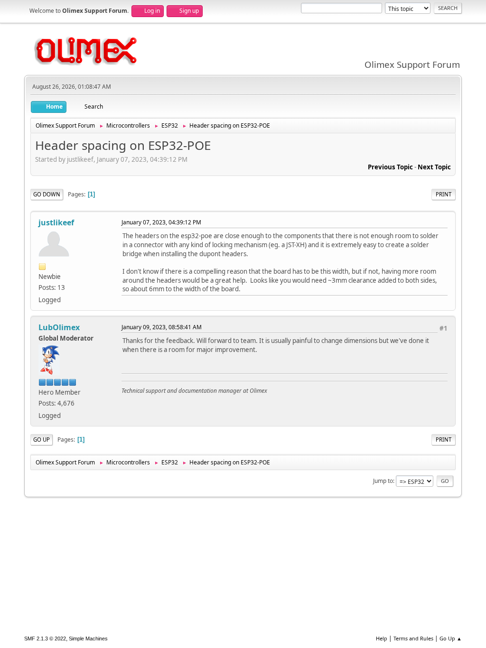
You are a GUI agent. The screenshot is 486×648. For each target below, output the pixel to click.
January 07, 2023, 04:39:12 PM (161, 222)
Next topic (434, 167)
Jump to (383, 481)
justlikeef (56, 222)
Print (443, 194)
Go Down (46, 194)
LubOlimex (59, 327)
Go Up (41, 439)
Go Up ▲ (450, 638)
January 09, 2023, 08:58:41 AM (162, 327)
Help (381, 638)
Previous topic (390, 167)
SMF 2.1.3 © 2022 (45, 638)
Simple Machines (88, 638)
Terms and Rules (413, 638)
